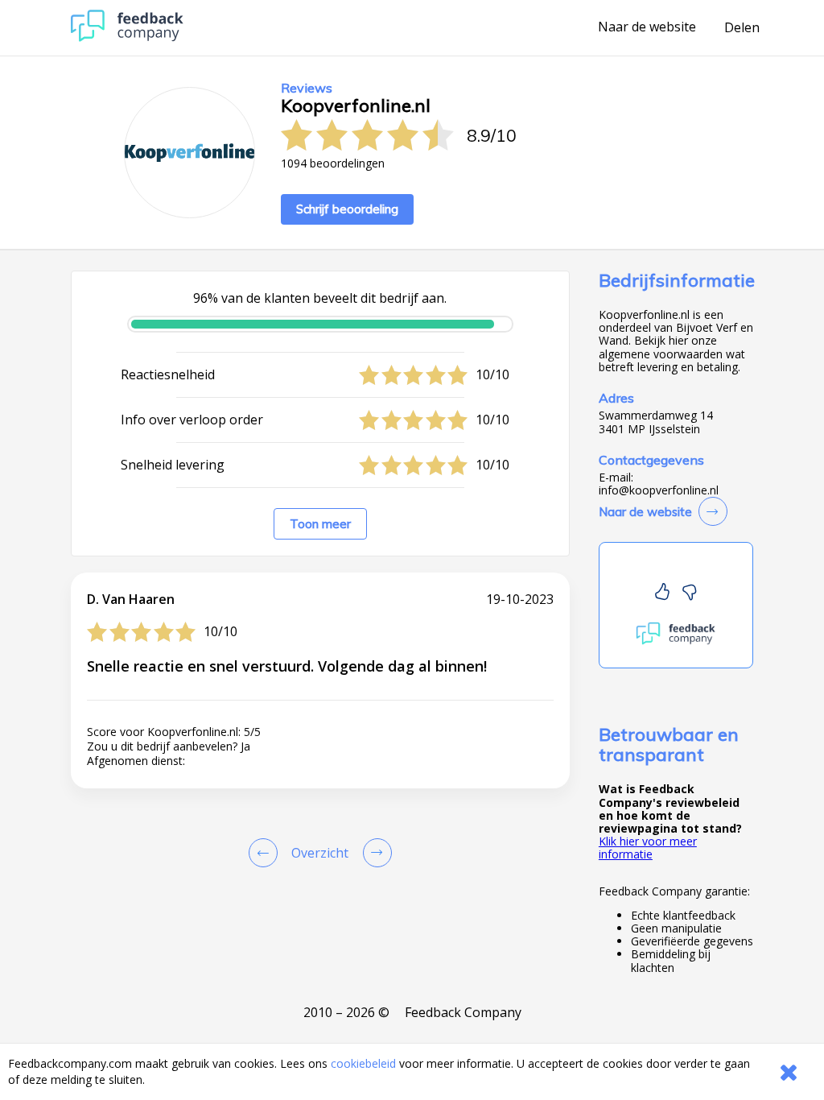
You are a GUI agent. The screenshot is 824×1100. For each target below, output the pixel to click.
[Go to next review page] (374, 852)
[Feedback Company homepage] (127, 37)
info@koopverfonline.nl (659, 490)
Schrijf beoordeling (347, 209)
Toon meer (320, 523)
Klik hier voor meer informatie (648, 847)
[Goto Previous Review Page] (266, 852)
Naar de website (647, 27)
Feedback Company (463, 1012)
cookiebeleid (363, 1063)
